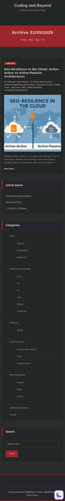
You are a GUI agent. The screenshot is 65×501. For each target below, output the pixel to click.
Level (11, 236)
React (19, 389)
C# (18, 283)
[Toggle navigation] (32, 19)
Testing (12, 415)
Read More (9, 169)
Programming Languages (20, 269)
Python (20, 304)
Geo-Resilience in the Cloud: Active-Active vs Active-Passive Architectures (31, 72)
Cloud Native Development (15, 90)
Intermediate (29, 85)
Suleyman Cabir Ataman (17, 82)
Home (23, 40)
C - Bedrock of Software (16, 208)
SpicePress (49, 492)
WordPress (30, 492)
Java (19, 297)
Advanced (40, 85)
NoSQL (20, 330)
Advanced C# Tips (14, 202)
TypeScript (21, 311)
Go (18, 290)
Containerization (24, 363)
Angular (20, 382)
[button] (58, 494)
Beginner (21, 243)
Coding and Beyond (32, 5)
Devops (49, 85)
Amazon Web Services (42, 82)
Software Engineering (13, 85)
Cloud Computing (34, 87)
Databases (14, 322)
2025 (31, 40)
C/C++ (20, 276)
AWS (24, 87)
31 (43, 40)
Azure (7, 87)
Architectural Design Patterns (18, 196)
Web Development (17, 375)
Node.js (20, 396)
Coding (57, 85)
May (37, 40)
